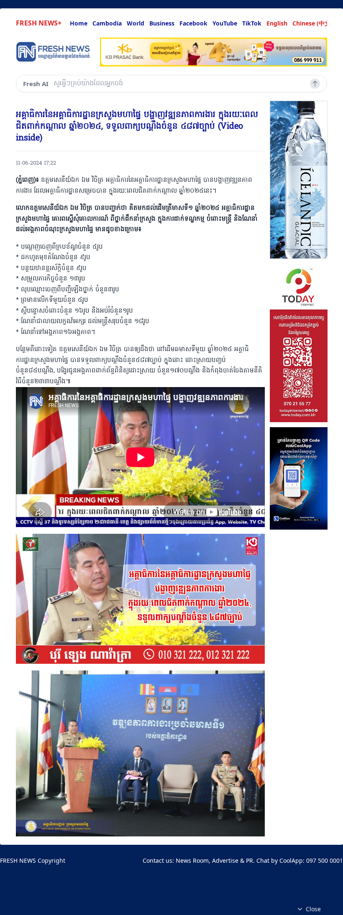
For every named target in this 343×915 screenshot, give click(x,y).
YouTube (224, 23)
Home (78, 23)
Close (313, 909)
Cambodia (107, 23)
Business (161, 23)
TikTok (251, 23)
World (135, 23)
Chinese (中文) (312, 23)
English (276, 23)
